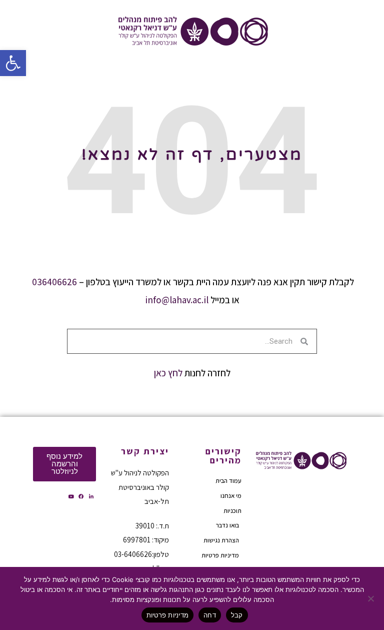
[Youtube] (71, 496)
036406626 (54, 282)
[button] (13, 63)
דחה (210, 615)
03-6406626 (133, 554)
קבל (237, 615)
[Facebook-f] (81, 496)
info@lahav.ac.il (176, 300)
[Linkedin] (91, 496)
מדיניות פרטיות (167, 615)
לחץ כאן (168, 373)
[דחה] (371, 598)
